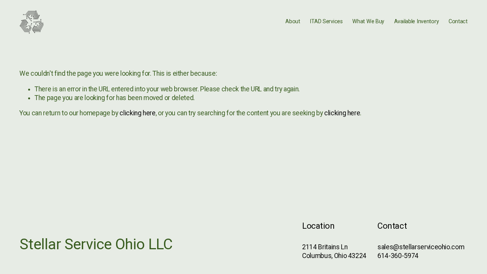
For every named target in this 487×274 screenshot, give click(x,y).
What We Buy (368, 21)
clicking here (137, 113)
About (292, 21)
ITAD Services (326, 21)
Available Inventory (416, 21)
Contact (458, 21)
